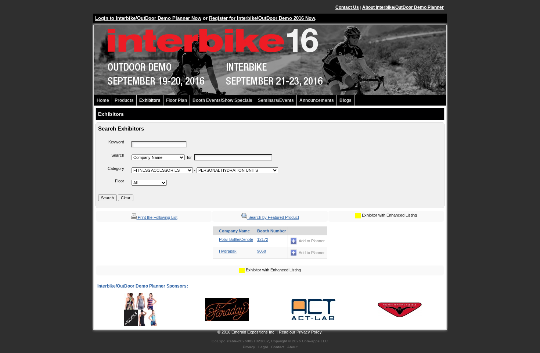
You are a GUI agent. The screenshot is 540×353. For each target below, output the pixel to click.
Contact (277, 347)
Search (117, 155)
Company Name (234, 231)
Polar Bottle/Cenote (236, 239)
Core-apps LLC (315, 341)
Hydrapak (228, 251)
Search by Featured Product (273, 217)
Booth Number (271, 231)
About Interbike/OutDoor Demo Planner (403, 7)
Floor (119, 181)
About (292, 347)
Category (116, 168)
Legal (263, 347)
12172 (262, 239)
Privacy (249, 347)
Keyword (116, 142)
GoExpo (219, 341)
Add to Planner (312, 241)
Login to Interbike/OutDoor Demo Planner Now (148, 18)
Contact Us (347, 7)
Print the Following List (157, 217)
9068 (261, 251)
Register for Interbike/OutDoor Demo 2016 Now (262, 18)
